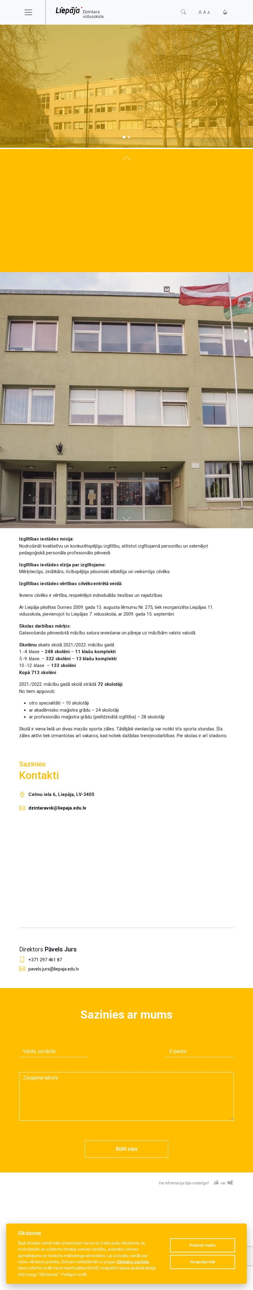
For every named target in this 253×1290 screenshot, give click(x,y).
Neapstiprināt (202, 1262)
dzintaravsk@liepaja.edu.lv (57, 808)
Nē (230, 1183)
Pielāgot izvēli (74, 1274)
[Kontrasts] (225, 12)
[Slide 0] (123, 137)
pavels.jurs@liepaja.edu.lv (53, 969)
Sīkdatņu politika (133, 1261)
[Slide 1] (129, 137)
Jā (216, 1183)
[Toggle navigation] (32, 12)
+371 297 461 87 (45, 959)
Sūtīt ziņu (126, 1149)
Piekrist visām (202, 1245)
